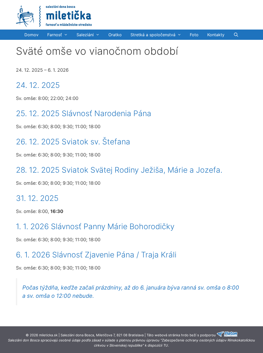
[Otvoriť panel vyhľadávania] (236, 35)
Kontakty (215, 34)
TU (165, 345)
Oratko (115, 34)
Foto (194, 34)
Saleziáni (85, 34)
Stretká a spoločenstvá (152, 34)
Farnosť (54, 34)
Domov (31, 34)
